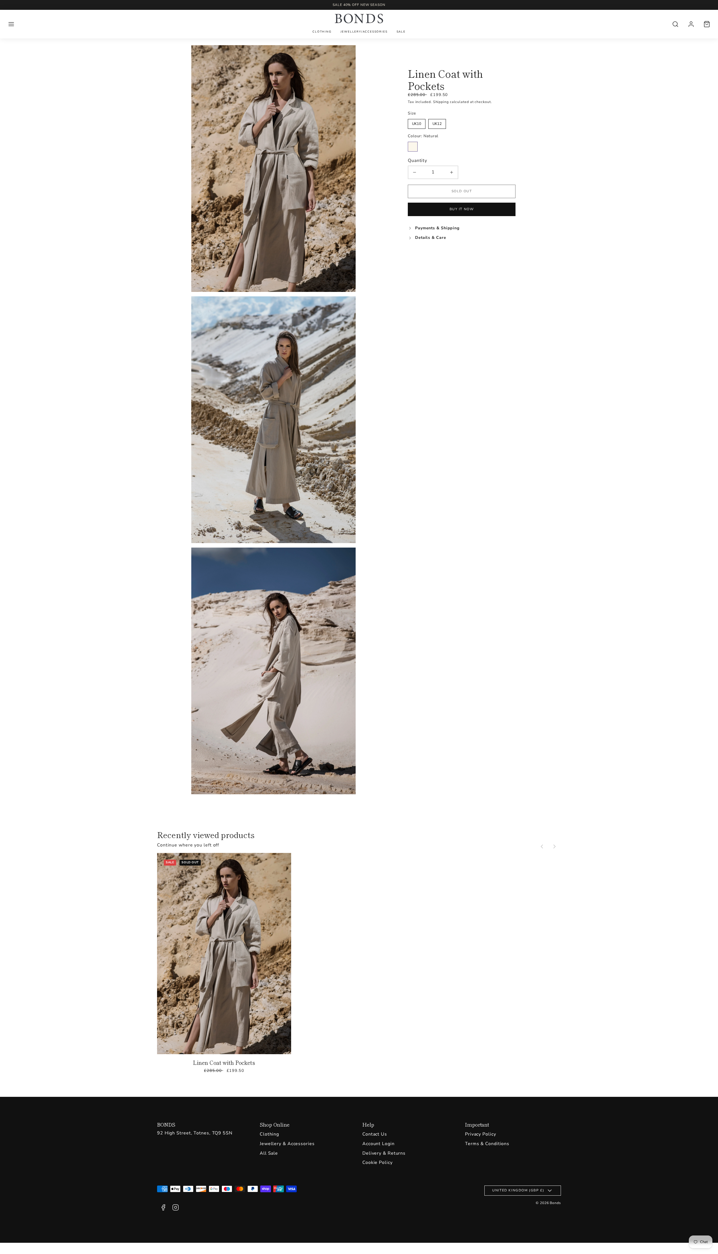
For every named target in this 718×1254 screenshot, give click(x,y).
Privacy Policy (480, 1134)
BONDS (166, 1124)
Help (368, 1124)
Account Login (378, 1144)
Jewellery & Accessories (287, 1144)
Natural (413, 147)
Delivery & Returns (384, 1153)
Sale (401, 32)
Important (477, 1124)
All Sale (269, 1153)
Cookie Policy (377, 1162)
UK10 (417, 122)
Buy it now (462, 209)
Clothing (321, 32)
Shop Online (274, 1124)
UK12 (437, 122)
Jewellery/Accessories (364, 32)
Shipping (441, 101)
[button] (11, 24)
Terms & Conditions (487, 1144)
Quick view (224, 962)
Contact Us (374, 1134)
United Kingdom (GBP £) (518, 1190)
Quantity (417, 160)
